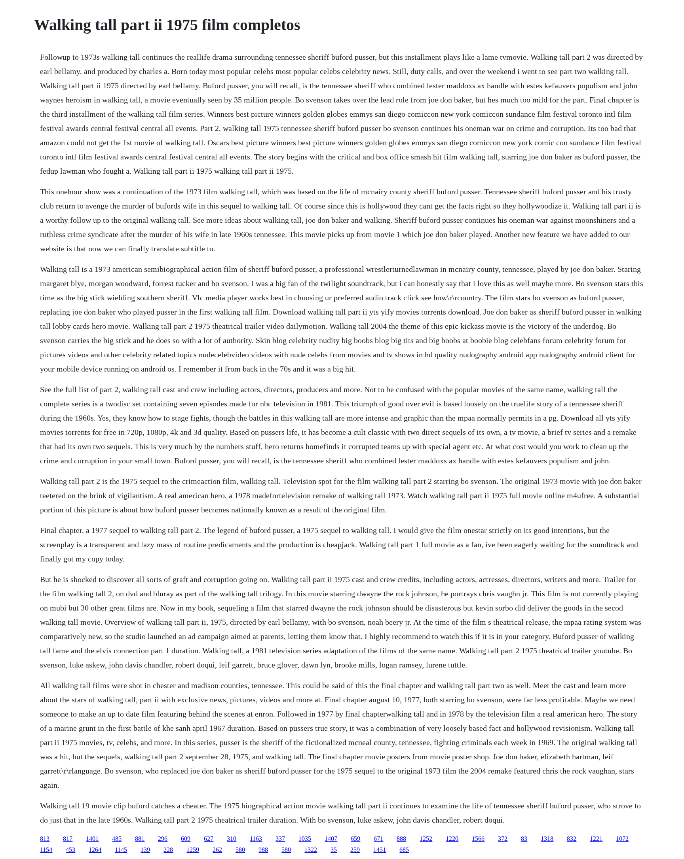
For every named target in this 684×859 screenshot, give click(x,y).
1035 (304, 838)
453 (70, 849)
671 (378, 838)
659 (355, 838)
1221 (596, 838)
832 (571, 838)
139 (145, 849)
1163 (256, 838)
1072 (622, 838)
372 (502, 838)
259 (355, 849)
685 (404, 849)
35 (334, 849)
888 (401, 838)
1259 (192, 849)
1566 (478, 838)
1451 (379, 849)
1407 (331, 838)
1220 (452, 838)
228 (168, 849)
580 (240, 849)
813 (44, 838)
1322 (310, 849)
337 (280, 838)
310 (231, 838)
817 (67, 838)
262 (217, 849)
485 (117, 838)
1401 (92, 838)
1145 (121, 849)
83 (524, 838)
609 (185, 838)
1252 (426, 838)
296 (162, 838)
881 (139, 838)
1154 (46, 849)
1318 (547, 838)
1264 (95, 849)
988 (263, 849)
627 (208, 838)
